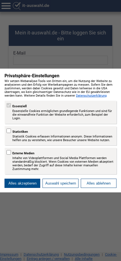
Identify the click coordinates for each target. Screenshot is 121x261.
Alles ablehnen (99, 183)
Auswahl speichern (60, 183)
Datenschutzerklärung (91, 95)
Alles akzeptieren (22, 183)
